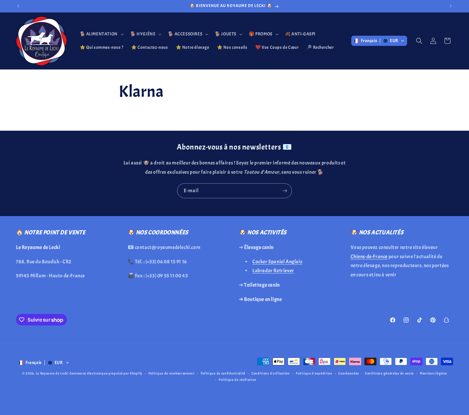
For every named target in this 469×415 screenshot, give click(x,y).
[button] (101, 34)
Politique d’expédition (314, 373)
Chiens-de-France (369, 256)
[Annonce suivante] (451, 6)
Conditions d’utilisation (270, 373)
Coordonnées (348, 373)
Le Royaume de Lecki (52, 373)
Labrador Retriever (273, 270)
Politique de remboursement (171, 373)
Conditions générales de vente (389, 373)
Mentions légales (433, 373)
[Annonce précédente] (18, 6)
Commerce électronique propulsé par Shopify (106, 373)
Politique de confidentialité (223, 373)
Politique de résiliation (237, 379)
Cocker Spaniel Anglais (277, 261)
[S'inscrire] (285, 190)
